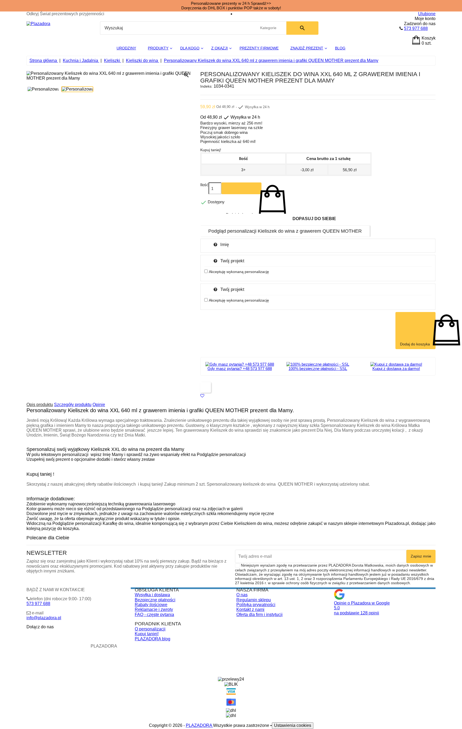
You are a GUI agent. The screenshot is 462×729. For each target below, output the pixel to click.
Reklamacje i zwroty (154, 609)
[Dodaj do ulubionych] (202, 395)
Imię (224, 244)
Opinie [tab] (99, 404)
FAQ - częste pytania (154, 614)
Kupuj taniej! (147, 633)
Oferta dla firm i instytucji (259, 614)
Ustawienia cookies (292, 725)
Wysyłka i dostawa (152, 594)
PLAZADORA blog (152, 639)
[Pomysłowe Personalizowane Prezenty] (38, 23)
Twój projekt (232, 260)
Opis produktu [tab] (39, 404)
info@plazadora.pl (43, 617)
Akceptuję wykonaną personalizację (239, 272)
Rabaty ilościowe (151, 604)
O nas (242, 594)
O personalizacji (150, 629)
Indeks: (206, 86)
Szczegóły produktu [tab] (72, 404)
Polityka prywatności (255, 604)
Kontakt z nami (250, 609)
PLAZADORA (199, 725)
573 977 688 (416, 28)
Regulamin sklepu (253, 600)
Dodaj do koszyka (241, 188)
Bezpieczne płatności (155, 600)
